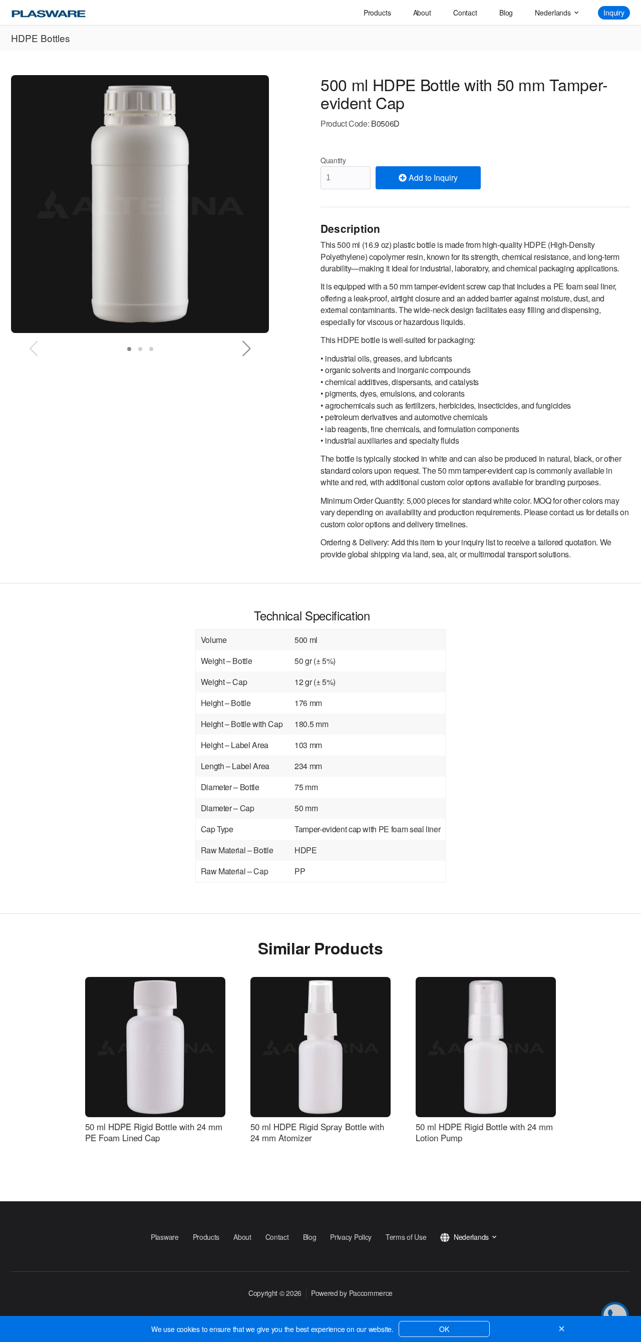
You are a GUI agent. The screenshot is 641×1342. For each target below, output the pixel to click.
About (422, 13)
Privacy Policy (351, 1237)
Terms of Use (406, 1237)
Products (377, 13)
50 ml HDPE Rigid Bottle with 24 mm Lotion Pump (484, 1132)
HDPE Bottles (40, 38)
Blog (506, 13)
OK (444, 1329)
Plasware (165, 1237)
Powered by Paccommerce (352, 1293)
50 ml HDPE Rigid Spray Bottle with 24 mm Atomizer (317, 1132)
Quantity (333, 160)
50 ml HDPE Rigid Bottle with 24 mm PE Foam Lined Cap (153, 1132)
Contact (465, 13)
